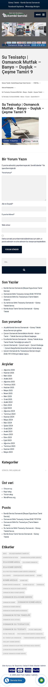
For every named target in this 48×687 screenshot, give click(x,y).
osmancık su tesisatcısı (16, 624)
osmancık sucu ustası (11, 620)
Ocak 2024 (8, 429)
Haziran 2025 (9, 387)
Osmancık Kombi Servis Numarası (15, 611)
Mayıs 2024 (8, 420)
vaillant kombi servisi (11, 642)
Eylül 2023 (8, 440)
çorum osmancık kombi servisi (14, 653)
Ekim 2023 (8, 437)
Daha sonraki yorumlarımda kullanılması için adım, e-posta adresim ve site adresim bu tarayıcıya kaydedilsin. (24, 240)
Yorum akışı (8, 494)
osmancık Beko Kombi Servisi (13, 592)
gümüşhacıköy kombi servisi (23, 575)
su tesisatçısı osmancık (12, 638)
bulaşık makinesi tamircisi (19, 553)
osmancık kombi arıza (29, 602)
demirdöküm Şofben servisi (31, 557)
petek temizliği (9, 634)
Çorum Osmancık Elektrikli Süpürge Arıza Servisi (21, 646)
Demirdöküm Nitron (10, 557)
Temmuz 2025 (9, 385)
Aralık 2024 (8, 402)
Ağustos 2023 (9, 443)
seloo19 (27, 342)
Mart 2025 (8, 396)
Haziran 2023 (9, 449)
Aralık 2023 (8, 431)
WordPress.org (9, 497)
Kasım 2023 (8, 434)
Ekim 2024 (8, 405)
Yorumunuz (7, 173)
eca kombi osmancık (30, 562)
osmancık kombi (9, 602)
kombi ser (23, 580)
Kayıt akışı (8, 492)
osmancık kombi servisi (11, 607)
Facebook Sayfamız (16, 7)
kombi (39, 575)
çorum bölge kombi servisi (13, 649)
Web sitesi (6, 225)
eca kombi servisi (12, 567)
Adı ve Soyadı (7, 204)
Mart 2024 (8, 423)
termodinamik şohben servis (34, 638)
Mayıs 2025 (8, 390)
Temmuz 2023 (9, 446)
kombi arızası (10, 580)
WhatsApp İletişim (32, 7)
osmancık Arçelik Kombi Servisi (14, 588)
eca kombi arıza (11, 562)
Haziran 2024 (9, 417)
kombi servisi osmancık (11, 585)
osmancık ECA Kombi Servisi (17, 597)
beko (5, 553)
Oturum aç (8, 489)
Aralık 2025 (8, 379)
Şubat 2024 (8, 426)
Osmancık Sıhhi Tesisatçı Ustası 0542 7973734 (22, 294)
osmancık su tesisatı (14, 629)
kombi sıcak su (28, 585)
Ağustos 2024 (9, 411)
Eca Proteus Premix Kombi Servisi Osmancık (19, 571)
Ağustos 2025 (9, 382)
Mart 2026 (8, 376)
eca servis (7, 575)
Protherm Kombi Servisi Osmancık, (30, 634)
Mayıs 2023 (8, 452)
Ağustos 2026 (9, 370)
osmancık (40, 585)
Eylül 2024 (8, 408)
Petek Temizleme (35, 629)
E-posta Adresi (8, 214)
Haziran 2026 (9, 373)
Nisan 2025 (8, 393)
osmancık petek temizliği (16, 615)
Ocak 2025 (8, 399)
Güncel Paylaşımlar (11, 470)
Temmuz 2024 (9, 414)
